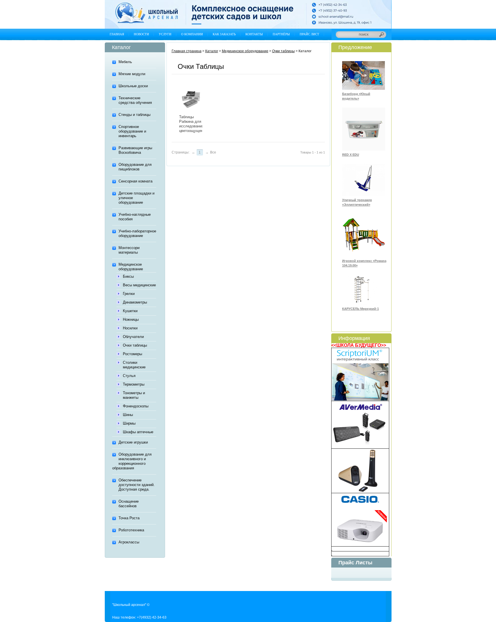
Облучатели (133, 337)
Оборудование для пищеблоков (135, 166)
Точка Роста (129, 518)
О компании (192, 34)
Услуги (165, 34)
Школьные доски (133, 86)
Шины (128, 415)
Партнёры (281, 34)
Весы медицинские (139, 285)
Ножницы (131, 319)
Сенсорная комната (135, 181)
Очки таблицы (135, 345)
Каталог (211, 51)
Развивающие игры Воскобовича (135, 150)
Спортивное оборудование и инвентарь (132, 131)
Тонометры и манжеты (134, 395)
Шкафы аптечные (138, 432)
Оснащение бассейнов (129, 503)
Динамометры (135, 302)
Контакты (254, 34)
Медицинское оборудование (131, 266)
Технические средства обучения (135, 100)
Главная (117, 34)
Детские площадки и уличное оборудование (136, 198)
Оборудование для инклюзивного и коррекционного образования (132, 461)
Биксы (128, 276)
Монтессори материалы (129, 250)
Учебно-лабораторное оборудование (137, 233)
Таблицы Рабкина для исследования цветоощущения (193, 124)
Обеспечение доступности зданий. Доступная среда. (137, 484)
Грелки (129, 293)
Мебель (125, 62)
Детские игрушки (133, 442)
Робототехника (131, 530)
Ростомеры (132, 354)
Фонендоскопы (135, 406)
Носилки (130, 328)
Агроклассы (129, 542)
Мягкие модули (132, 74)
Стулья (129, 376)
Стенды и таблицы (134, 114)
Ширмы (129, 423)
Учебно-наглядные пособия (135, 216)
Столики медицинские (134, 364)
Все (213, 152)
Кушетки (130, 311)
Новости (141, 34)
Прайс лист (309, 34)
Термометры (133, 384)
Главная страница (187, 51)
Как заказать (224, 34)
